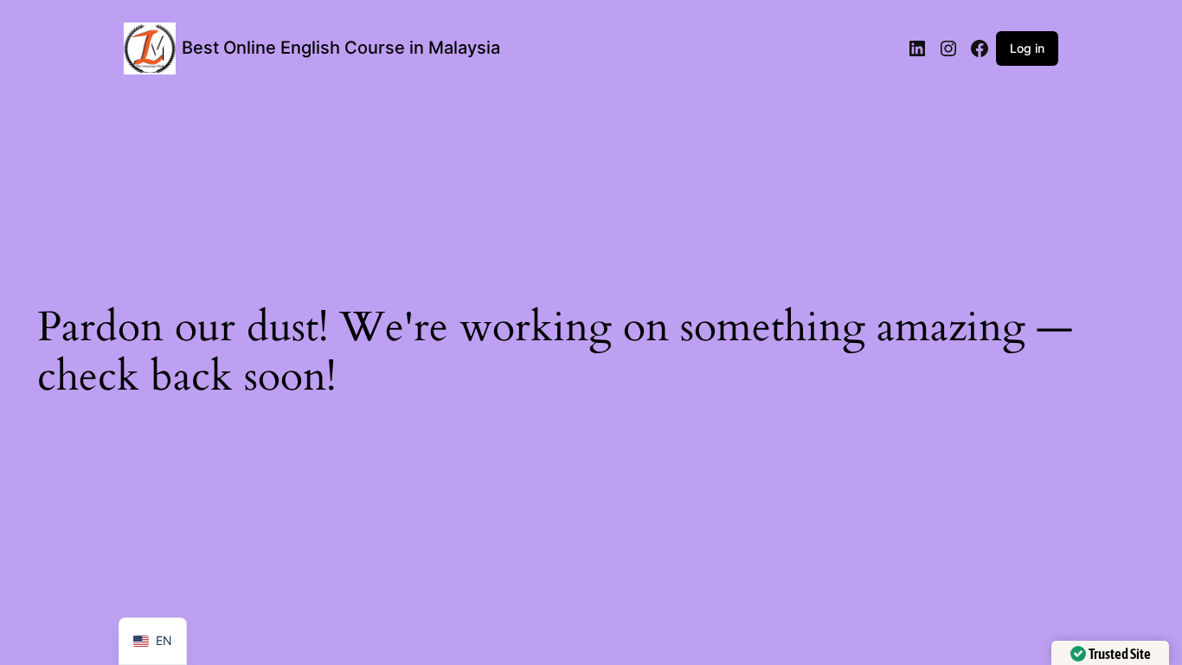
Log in (1027, 48)
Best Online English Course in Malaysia (341, 47)
